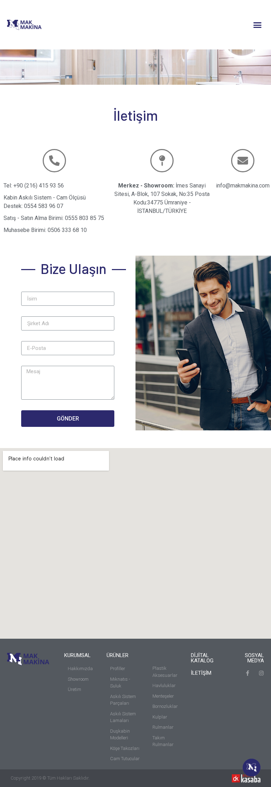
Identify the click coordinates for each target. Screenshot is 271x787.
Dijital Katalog (202, 658)
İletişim (201, 673)
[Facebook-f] (247, 673)
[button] (257, 24)
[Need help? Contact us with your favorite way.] (251, 767)
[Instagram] (261, 673)
